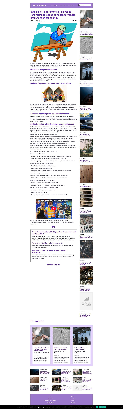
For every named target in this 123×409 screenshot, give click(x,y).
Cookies (64, 5)
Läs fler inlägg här (53, 265)
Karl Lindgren (45, 352)
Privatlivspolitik (102, 407)
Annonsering (54, 5)
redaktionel (74, 20)
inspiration (36, 354)
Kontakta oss (70, 5)
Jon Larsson (42, 20)
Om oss (59, 5)
